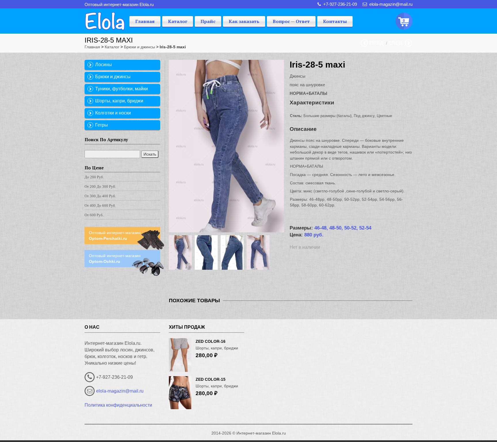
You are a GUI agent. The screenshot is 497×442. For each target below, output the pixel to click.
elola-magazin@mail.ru (120, 391)
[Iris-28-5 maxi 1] (182, 252)
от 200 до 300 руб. (100, 186)
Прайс (207, 21)
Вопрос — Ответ (291, 21)
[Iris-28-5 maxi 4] (259, 252)
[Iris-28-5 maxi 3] (233, 252)
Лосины (103, 64)
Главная (145, 21)
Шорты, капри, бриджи (119, 100)
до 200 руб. (94, 177)
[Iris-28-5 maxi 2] (208, 252)
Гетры (101, 125)
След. (396, 43)
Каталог (177, 21)
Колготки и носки (113, 112)
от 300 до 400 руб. (100, 196)
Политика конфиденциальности (118, 405)
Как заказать (244, 21)
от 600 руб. (94, 215)
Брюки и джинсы (139, 47)
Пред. (377, 43)
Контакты (335, 21)
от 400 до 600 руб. (100, 205)
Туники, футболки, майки (121, 88)
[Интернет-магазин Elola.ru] (105, 19)
